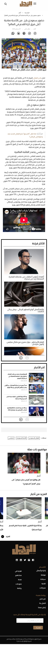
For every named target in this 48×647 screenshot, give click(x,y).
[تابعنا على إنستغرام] (29, 560)
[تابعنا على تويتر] (25, 560)
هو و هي (18, 571)
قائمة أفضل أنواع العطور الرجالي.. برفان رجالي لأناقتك (25, 310)
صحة (20, 579)
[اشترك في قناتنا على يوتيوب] (17, 560)
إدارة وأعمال (41, 570)
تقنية (44, 584)
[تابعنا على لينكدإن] (21, 560)
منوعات (19, 584)
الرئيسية (27, 13)
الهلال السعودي (34, 438)
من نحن (43, 599)
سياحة (43, 579)
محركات (43, 588)
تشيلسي (11, 438)
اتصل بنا (42, 603)
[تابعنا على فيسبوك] (33, 560)
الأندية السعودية (21, 438)
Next (21, 358)
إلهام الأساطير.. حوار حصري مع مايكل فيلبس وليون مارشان (25, 343)
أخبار (20, 13)
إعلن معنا (42, 607)
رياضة (19, 588)
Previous (27, 358)
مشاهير (18, 575)
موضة (43, 575)
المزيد (7, 536)
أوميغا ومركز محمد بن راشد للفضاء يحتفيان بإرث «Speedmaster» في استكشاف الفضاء (17, 376)
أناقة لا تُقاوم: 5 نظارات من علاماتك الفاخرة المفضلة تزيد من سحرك (26, 278)
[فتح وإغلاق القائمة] (34, 4)
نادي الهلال (37, 78)
